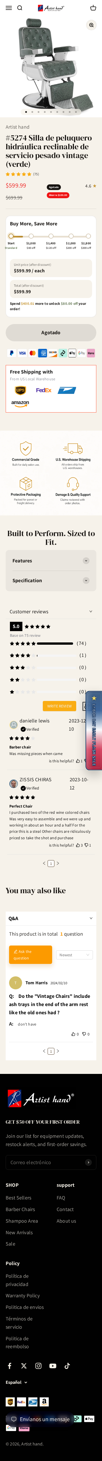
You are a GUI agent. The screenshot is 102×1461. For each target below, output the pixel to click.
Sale (10, 1243)
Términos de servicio (19, 1322)
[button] (44, 863)
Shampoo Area (22, 1221)
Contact (65, 1209)
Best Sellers (18, 1197)
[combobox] (74, 954)
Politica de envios (25, 1307)
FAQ (61, 1197)
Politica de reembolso (17, 1342)
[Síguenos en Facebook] (9, 1366)
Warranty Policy (23, 1295)
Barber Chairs (20, 1209)
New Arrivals (19, 1232)
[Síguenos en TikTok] (67, 1366)
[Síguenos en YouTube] (53, 1366)
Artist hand (17, 127)
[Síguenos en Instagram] (38, 1366)
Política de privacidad (17, 1280)
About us (66, 1221)
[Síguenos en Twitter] (24, 1366)
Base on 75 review (25, 635)
